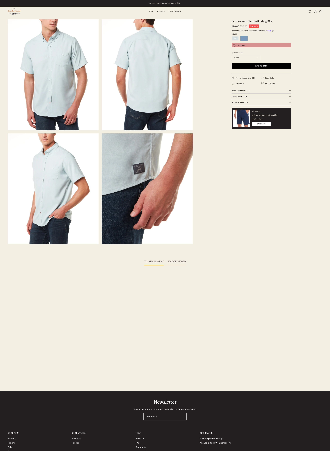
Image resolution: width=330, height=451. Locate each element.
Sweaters (76, 438)
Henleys (11, 443)
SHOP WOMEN (79, 433)
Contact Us (141, 447)
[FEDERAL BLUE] (244, 38)
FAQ (137, 443)
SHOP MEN (13, 433)
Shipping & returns (240, 102)
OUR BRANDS (206, 433)
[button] (310, 11)
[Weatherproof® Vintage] (14, 12)
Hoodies (75, 443)
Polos (10, 447)
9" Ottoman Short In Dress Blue (265, 115)
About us (140, 438)
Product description (240, 90)
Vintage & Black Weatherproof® (215, 443)
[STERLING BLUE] (235, 38)
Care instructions (239, 96)
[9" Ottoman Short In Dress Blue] (241, 118)
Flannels (12, 438)
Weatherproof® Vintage (211, 438)
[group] (165, 3)
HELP (138, 433)
